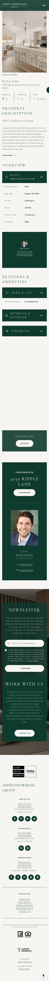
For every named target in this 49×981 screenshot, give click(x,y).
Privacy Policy (33, 661)
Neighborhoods (24, 908)
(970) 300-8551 (24, 862)
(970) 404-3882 (24, 833)
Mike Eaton (24, 555)
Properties (24, 899)
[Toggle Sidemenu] (44, 5)
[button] (25, 733)
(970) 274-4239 (25, 252)
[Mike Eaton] (24, 528)
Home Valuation (24, 905)
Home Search (24, 902)
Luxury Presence (24, 961)
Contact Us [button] (24, 911)
